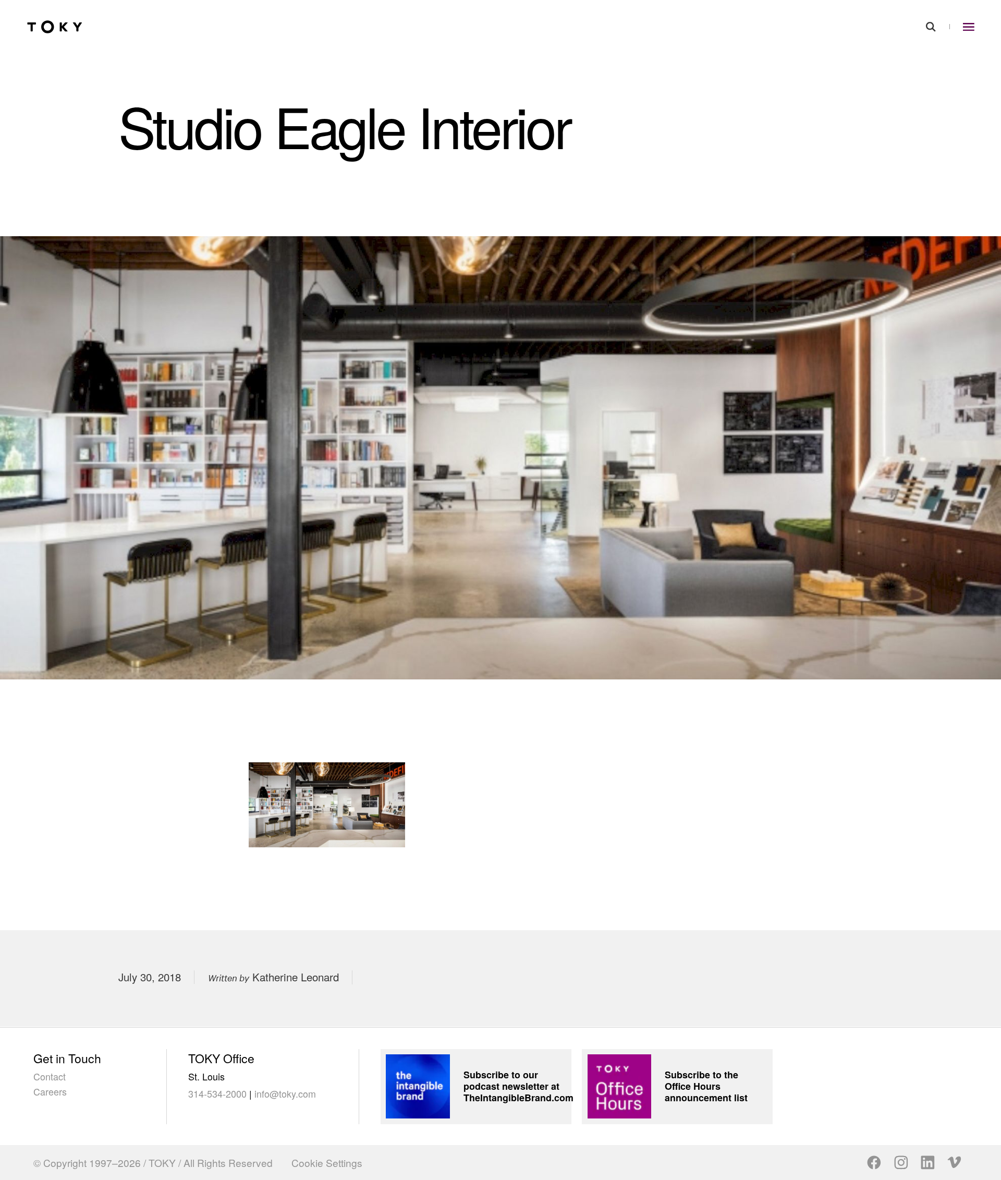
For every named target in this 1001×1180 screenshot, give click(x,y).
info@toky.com (285, 1093)
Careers (50, 1091)
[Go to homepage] (55, 26)
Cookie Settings (326, 1163)
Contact (49, 1076)
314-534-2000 (217, 1093)
